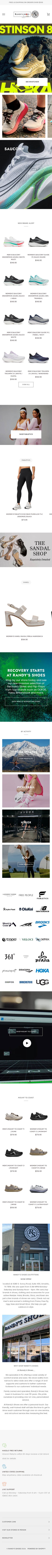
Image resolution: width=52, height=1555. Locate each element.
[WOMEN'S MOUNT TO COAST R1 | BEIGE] (38, 1151)
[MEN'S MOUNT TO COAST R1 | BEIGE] (13, 1187)
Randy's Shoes (14, 1549)
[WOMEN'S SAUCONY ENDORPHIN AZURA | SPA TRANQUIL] (38, 279)
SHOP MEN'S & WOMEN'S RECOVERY (26, 701)
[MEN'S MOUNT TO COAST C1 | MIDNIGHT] (13, 1151)
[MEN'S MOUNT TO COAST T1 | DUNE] (13, 1114)
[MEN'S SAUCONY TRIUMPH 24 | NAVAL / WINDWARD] (38, 356)
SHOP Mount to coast (26, 1031)
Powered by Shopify (36, 1549)
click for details (9, 1458)
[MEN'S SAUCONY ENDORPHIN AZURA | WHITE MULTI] (13, 240)
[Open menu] (6, 14)
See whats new (32, 82)
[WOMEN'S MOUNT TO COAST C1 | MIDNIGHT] (38, 1114)
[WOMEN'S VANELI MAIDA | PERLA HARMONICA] (24, 611)
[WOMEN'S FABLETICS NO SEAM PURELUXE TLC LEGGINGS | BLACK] (24, 488)
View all (26, 384)
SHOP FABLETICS (26, 434)
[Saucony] (26, 174)
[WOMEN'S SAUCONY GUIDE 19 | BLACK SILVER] (38, 240)
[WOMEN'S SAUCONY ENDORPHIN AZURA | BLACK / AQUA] (13, 279)
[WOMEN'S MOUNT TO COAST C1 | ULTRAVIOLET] (38, 1187)
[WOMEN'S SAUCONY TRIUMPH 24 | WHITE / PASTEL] (13, 356)
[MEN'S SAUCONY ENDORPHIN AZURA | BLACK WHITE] (13, 317)
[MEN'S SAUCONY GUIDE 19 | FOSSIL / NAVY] (38, 317)
